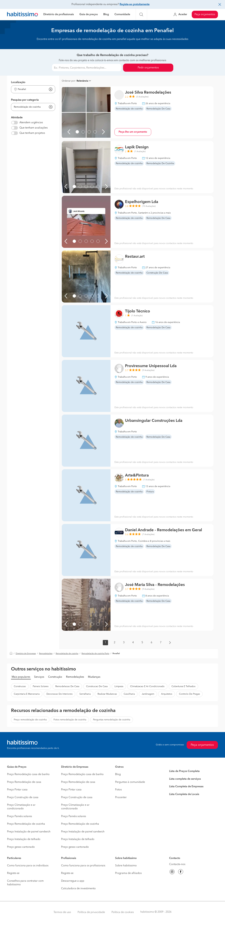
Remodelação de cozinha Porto (95, 654)
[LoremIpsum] (77, 131)
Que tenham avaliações (33, 128)
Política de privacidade (91, 912)
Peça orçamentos (205, 14)
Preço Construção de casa (22, 797)
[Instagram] (172, 872)
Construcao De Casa (97, 686)
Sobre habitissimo (126, 865)
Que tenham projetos (32, 133)
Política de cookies (123, 912)
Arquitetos (166, 694)
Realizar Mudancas (107, 694)
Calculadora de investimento (78, 888)
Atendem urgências (31, 122)
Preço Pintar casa (17, 789)
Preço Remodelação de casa (24, 782)
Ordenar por (68, 81)
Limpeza (118, 686)
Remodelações (45, 654)
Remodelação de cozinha (67, 654)
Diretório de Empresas (26, 654)
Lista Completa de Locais (184, 794)
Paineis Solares (40, 686)
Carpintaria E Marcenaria (27, 694)
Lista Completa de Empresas (186, 786)
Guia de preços (88, 14)
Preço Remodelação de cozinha (26, 824)
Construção (55, 677)
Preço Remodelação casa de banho (28, 774)
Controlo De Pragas (189, 694)
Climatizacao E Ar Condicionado (147, 686)
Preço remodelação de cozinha (30, 720)
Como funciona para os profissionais (83, 865)
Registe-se (13, 873)
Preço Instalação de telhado (23, 839)
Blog (106, 14)
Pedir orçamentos (148, 67)
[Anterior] (68, 131)
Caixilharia (129, 694)
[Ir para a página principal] (22, 14)
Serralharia (85, 694)
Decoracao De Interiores (59, 694)
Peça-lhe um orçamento (133, 132)
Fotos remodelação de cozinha (70, 720)
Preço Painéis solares (19, 816)
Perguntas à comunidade (130, 782)
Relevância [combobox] (82, 81)
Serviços (39, 677)
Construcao (20, 686)
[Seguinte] (103, 131)
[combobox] (31, 89)
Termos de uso (62, 912)
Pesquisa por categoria (25, 100)
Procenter (121, 797)
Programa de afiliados (128, 873)
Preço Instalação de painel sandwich (28, 831)
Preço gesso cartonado (21, 847)
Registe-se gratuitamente (135, 4)
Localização (18, 82)
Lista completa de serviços (185, 779)
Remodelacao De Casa (67, 686)
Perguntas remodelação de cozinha (111, 720)
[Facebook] (181, 872)
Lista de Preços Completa (184, 771)
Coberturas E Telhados (183, 686)
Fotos (118, 789)
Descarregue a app (72, 881)
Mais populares (21, 677)
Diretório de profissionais (58, 14)
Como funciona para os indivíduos (27, 865)
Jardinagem (148, 694)
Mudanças (94, 677)
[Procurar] (141, 14)
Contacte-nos (177, 864)
